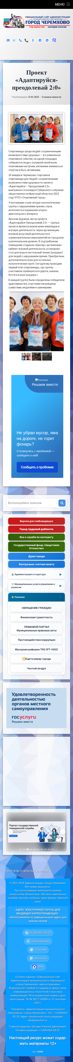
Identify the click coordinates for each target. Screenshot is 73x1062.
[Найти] (62, 503)
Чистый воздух (36, 668)
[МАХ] (54, 40)
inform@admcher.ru (14, 40)
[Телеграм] (40, 40)
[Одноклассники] (32, 40)
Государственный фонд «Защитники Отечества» (36, 547)
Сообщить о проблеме (37, 467)
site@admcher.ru (37, 1020)
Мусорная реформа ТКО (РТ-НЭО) (36, 649)
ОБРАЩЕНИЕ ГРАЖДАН (36, 607)
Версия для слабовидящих (36, 521)
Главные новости (51, 97)
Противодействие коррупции (36, 639)
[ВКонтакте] (47, 40)
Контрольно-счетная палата (36, 564)
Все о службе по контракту (36, 537)
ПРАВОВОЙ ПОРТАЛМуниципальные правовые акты (37, 628)
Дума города (36, 556)
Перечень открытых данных (27, 871)
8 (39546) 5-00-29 (26, 40)
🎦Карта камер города (36, 658)
